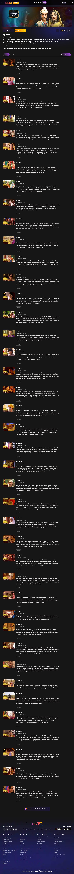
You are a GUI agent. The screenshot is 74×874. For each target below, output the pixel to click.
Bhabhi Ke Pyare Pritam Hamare (10, 850)
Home (35, 2)
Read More (6, 45)
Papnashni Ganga (7, 845)
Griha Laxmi (40, 837)
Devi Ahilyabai (57, 837)
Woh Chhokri (57, 839)
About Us (25, 829)
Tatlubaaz (39, 839)
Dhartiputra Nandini (7, 841)
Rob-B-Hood (23, 852)
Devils (21, 837)
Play (9, 30)
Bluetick (39, 848)
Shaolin (21, 854)
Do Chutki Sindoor (7, 852)
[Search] (68, 2)
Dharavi (56, 850)
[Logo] (8, 3)
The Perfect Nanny (24, 850)
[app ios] (67, 829)
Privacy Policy (40, 829)
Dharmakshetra (6, 839)
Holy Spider (22, 839)
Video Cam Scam (41, 841)
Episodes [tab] (6, 54)
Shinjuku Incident (23, 856)
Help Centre (48, 829)
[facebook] (4, 829)
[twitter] (7, 829)
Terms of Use (32, 829)
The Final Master (23, 859)
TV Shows (44, 2)
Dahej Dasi (5, 837)
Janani (4, 856)
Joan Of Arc (22, 843)
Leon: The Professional (25, 848)
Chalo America (57, 848)
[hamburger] (2, 2)
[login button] (72, 3)
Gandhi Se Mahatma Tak (59, 854)
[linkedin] (10, 829)
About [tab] (12, 54)
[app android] (59, 829)
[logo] (37, 823)
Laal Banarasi (6, 843)
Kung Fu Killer (23, 845)
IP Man (21, 841)
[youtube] (13, 829)
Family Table (40, 843)
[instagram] (16, 829)
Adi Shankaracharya (58, 841)
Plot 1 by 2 (39, 845)
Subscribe (16, 2)
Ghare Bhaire (57, 856)
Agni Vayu (5, 863)
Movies (39, 2)
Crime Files (5, 848)
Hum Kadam (5, 859)
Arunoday (56, 845)
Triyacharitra (57, 843)
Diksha (55, 852)
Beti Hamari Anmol (7, 854)
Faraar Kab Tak (6, 861)
